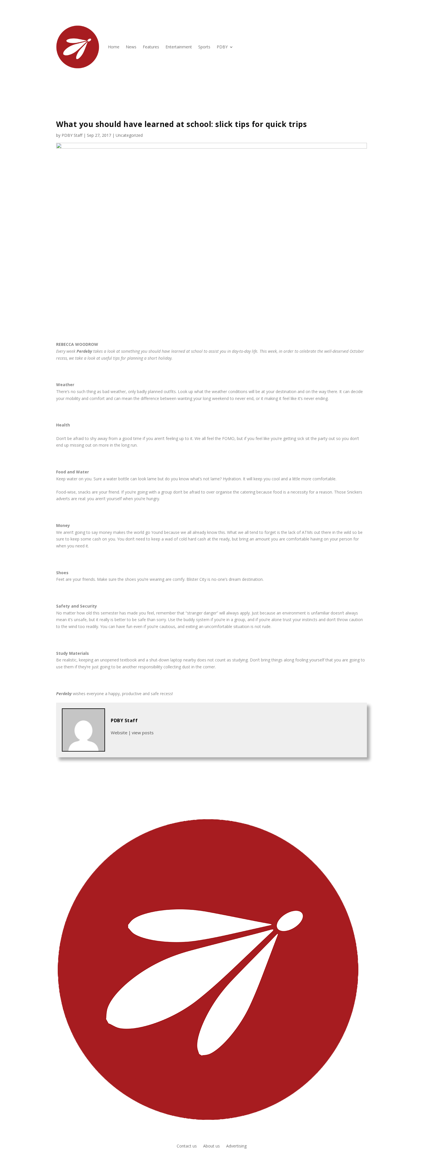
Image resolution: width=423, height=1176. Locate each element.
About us (211, 1146)
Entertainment (178, 47)
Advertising (236, 1146)
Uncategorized (129, 135)
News (131, 47)
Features (151, 47)
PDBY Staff (72, 135)
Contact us (187, 1146)
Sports (204, 47)
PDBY (222, 47)
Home (113, 47)
